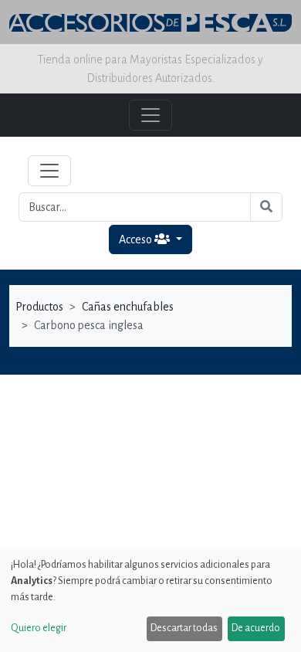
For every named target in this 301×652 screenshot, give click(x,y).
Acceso (136, 239)
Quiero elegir (38, 628)
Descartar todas (184, 628)
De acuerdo (256, 628)
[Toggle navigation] (49, 170)
